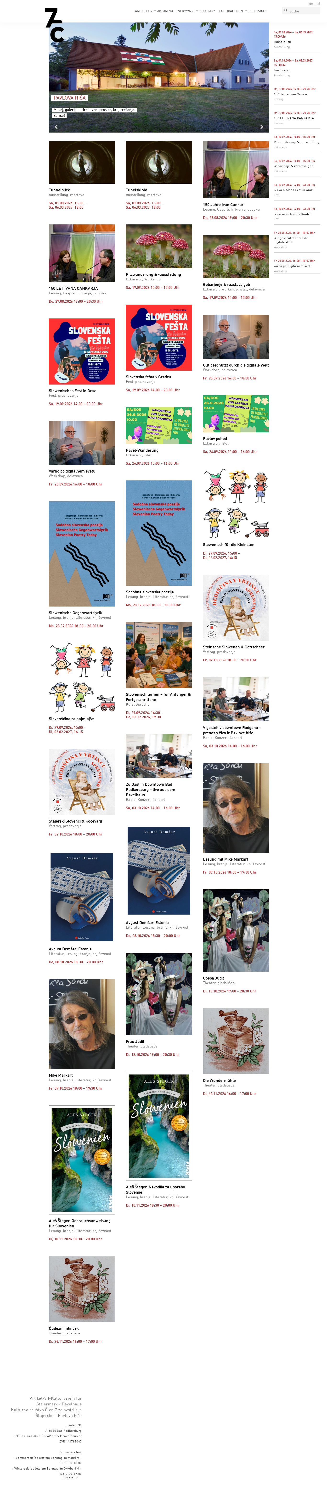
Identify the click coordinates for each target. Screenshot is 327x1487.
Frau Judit (135, 1042)
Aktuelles (143, 11)
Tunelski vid (283, 70)
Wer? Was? (185, 11)
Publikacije (258, 11)
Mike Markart (61, 1076)
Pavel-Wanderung (142, 451)
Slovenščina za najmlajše (71, 719)
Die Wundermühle (219, 1081)
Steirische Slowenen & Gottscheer (234, 647)
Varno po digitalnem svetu (293, 266)
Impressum (70, 1477)
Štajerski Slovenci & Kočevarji (75, 821)
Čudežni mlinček (64, 1329)
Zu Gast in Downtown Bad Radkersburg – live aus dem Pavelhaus (150, 790)
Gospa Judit (213, 978)
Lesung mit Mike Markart (225, 860)
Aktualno (165, 11)
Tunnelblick (282, 42)
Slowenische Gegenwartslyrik (75, 613)
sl (318, 4)
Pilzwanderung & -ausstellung (296, 142)
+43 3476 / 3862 (39, 1436)
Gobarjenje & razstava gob (293, 166)
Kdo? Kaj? (207, 11)
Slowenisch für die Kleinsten (228, 545)
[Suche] (285, 10)
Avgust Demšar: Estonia (70, 949)
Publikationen (231, 11)
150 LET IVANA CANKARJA (294, 118)
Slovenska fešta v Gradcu (293, 214)
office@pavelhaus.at (67, 1436)
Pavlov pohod (215, 439)
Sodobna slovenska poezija (150, 592)
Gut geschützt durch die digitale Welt (236, 365)
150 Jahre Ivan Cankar (291, 94)
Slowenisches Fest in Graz (293, 190)
